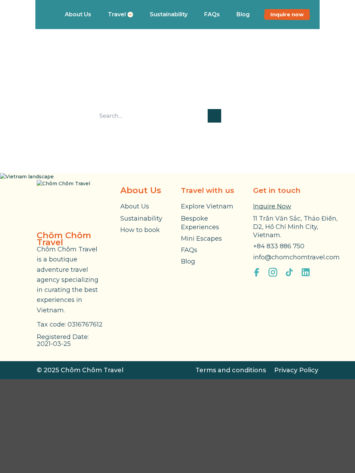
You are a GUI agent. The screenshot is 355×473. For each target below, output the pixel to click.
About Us (78, 14)
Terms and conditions (231, 370)
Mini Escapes (201, 238)
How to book (140, 230)
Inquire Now (272, 206)
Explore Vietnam (207, 206)
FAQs (212, 14)
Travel (117, 14)
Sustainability (169, 14)
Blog (243, 14)
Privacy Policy (296, 370)
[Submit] (214, 116)
